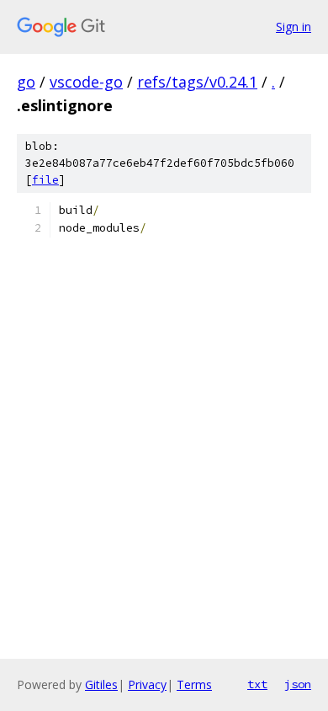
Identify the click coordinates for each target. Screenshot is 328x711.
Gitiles (101, 684)
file (45, 180)
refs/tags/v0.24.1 (197, 82)
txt (257, 684)
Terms (194, 684)
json (297, 684)
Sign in (293, 27)
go (26, 82)
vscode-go (86, 82)
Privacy (147, 684)
